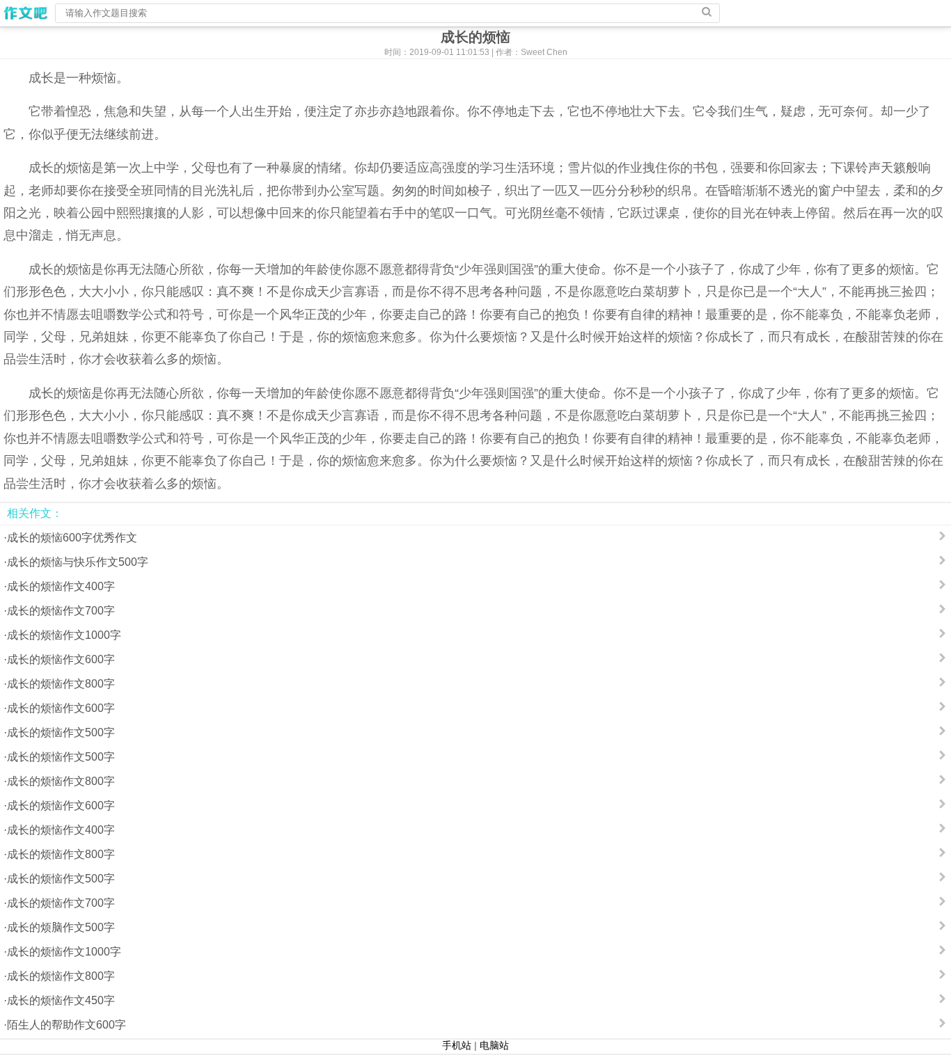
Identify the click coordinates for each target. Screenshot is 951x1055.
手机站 (456, 1045)
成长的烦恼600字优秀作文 (72, 538)
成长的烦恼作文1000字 (64, 635)
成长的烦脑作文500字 (61, 927)
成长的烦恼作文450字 (61, 1000)
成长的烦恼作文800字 (61, 684)
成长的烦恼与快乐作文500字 (77, 562)
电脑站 (494, 1045)
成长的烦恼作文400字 (61, 586)
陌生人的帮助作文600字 (66, 1025)
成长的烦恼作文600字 (61, 659)
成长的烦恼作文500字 (61, 732)
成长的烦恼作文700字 (61, 611)
